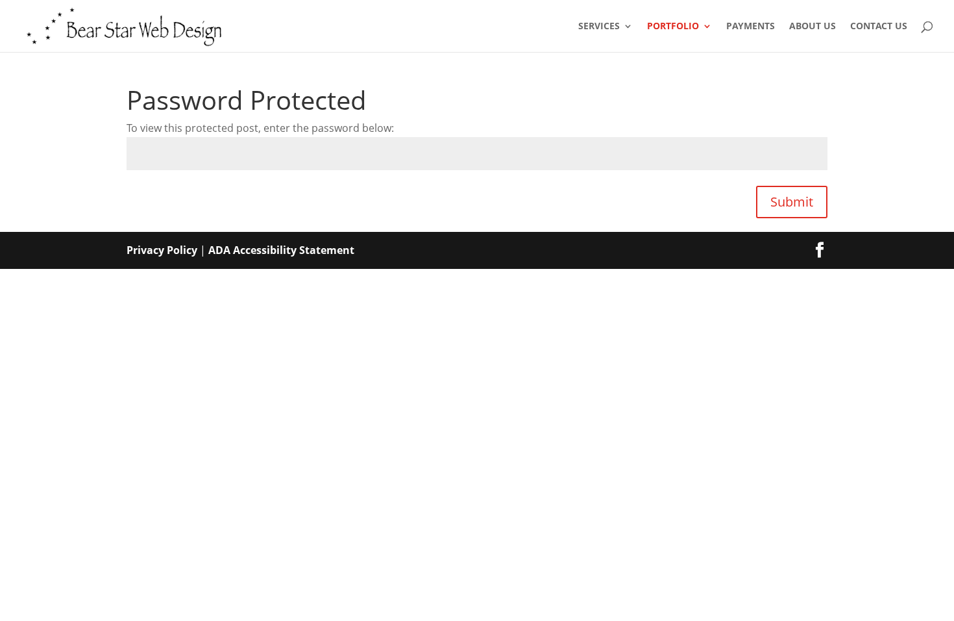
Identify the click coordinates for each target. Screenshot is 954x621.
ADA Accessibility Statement (281, 250)
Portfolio (673, 26)
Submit (791, 201)
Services (599, 26)
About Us (812, 26)
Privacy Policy (162, 250)
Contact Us (878, 26)
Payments (750, 26)
